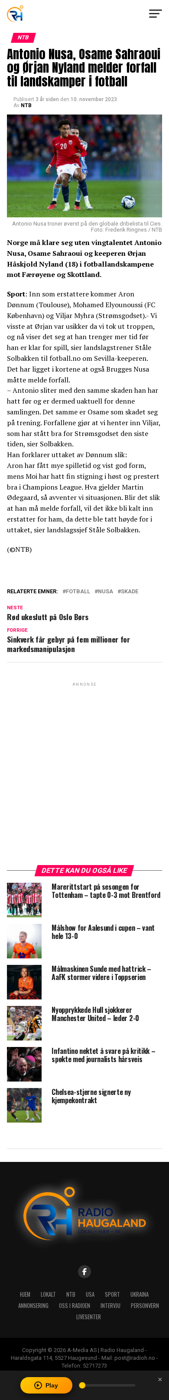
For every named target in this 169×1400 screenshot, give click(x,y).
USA (90, 1294)
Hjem (25, 1294)
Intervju (110, 1305)
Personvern (145, 1305)
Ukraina (139, 1294)
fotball (78, 592)
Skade (129, 592)
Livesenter (88, 1317)
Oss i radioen (74, 1305)
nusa (105, 592)
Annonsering (33, 1305)
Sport (112, 1294)
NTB (26, 105)
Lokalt (48, 1294)
